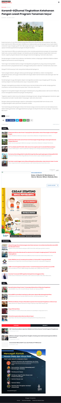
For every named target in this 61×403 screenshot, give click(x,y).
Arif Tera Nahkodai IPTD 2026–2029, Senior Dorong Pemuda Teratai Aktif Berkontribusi (31, 147)
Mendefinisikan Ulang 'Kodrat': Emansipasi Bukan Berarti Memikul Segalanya (29, 287)
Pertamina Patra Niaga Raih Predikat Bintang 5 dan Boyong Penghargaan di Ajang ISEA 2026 (33, 154)
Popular (16, 325)
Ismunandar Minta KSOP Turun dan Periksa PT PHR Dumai (25, 342)
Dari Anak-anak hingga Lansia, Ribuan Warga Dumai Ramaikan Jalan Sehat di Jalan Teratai (33, 161)
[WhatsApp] (24, 120)
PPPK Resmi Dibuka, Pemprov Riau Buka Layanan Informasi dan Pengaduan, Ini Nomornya (32, 301)
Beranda (4, 7)
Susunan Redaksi (26, 400)
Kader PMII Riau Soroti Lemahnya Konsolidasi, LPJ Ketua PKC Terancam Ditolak (29, 259)
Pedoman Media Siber (38, 400)
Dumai (8, 7)
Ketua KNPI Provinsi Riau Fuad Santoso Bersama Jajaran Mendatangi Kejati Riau (30, 294)
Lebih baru (5, 124)
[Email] (28, 120)
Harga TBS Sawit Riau (14, 309)
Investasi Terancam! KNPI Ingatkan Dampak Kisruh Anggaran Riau (26, 274)
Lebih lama (56, 124)
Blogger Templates (30, 398)
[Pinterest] (20, 120)
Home (18, 400)
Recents (45, 325)
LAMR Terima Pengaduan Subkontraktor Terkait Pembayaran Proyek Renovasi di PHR (31, 266)
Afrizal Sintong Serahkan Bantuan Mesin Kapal (21, 316)
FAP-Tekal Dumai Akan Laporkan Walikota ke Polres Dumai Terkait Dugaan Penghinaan (33, 329)
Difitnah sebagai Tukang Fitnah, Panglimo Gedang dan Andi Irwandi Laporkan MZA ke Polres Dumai (33, 336)
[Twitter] (17, 120)
